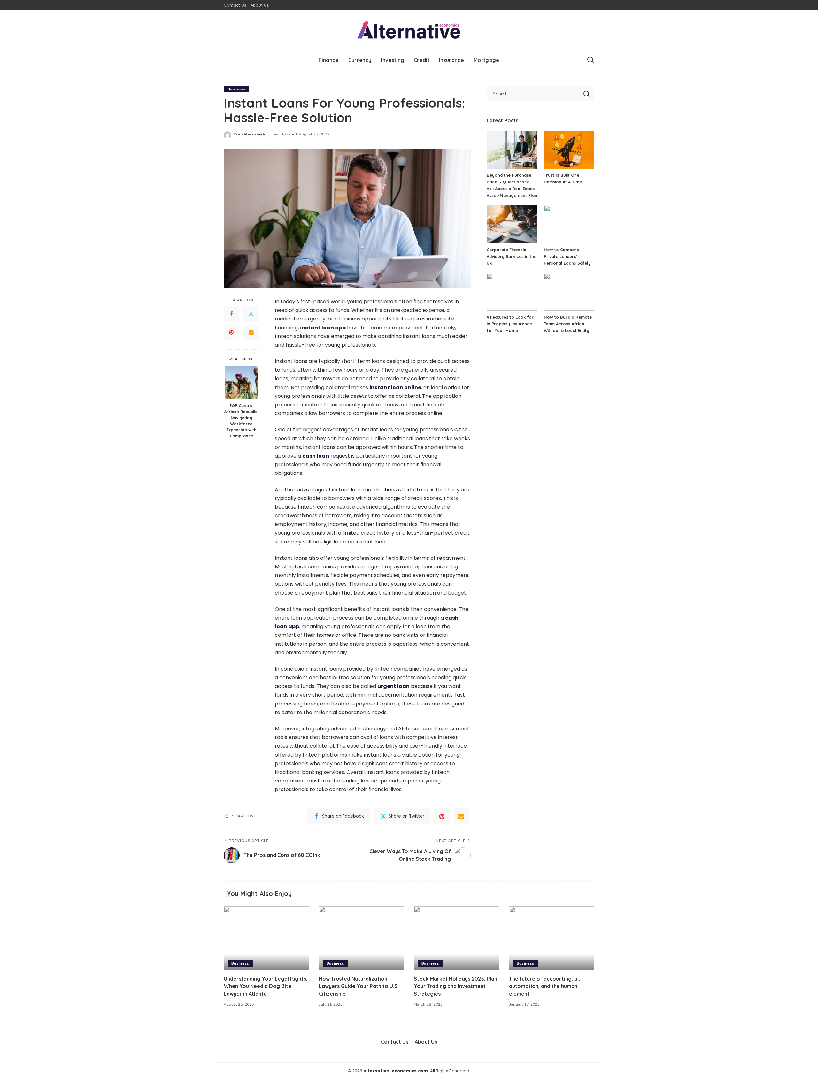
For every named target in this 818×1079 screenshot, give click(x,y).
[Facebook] (231, 314)
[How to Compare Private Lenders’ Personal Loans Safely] (569, 224)
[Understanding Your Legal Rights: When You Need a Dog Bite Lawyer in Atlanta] (266, 938)
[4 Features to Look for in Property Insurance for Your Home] (512, 292)
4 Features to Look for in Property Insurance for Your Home (510, 323)
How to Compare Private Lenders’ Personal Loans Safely (567, 256)
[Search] (590, 60)
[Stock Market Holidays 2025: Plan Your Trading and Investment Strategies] (456, 938)
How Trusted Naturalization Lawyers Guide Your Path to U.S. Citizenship (359, 986)
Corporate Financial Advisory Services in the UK (511, 256)
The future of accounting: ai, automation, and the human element (544, 986)
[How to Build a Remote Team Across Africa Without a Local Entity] (569, 292)
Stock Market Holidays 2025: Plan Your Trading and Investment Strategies (455, 986)
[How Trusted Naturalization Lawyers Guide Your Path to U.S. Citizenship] (362, 938)
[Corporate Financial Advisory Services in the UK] (512, 224)
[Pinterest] (231, 332)
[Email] (251, 332)
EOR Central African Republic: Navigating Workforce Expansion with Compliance (241, 420)
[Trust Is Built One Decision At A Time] (569, 150)
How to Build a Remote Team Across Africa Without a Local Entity (568, 323)
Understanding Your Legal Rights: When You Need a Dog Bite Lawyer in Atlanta (265, 986)
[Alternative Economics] (409, 30)
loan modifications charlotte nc (390, 489)
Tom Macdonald (250, 134)
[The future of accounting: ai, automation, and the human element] (552, 938)
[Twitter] (251, 314)
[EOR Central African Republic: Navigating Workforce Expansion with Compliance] (241, 382)
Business (236, 89)
